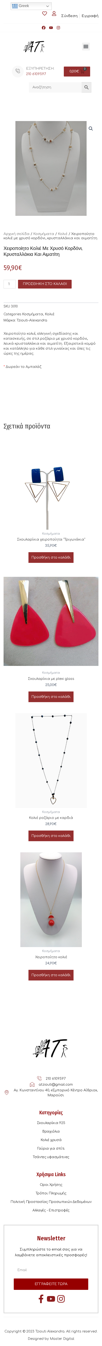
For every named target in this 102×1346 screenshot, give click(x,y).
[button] (86, 46)
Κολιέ (63, 234)
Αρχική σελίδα (17, 234)
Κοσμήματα (43, 234)
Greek (23, 6)
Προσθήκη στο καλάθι (45, 284)
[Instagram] (58, 28)
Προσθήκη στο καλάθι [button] (51, 557)
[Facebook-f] (41, 1299)
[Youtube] (51, 28)
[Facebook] (44, 28)
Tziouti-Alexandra (32, 320)
